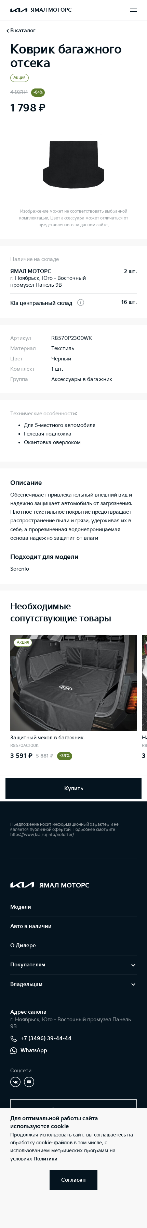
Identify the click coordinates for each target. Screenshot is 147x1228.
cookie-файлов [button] (54, 1143)
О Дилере (23, 945)
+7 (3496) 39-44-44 (46, 1038)
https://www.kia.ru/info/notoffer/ (42, 834)
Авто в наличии (31, 926)
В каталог (23, 30)
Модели (20, 907)
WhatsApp (34, 1050)
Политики (45, 1159)
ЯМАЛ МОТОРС (51, 10)
